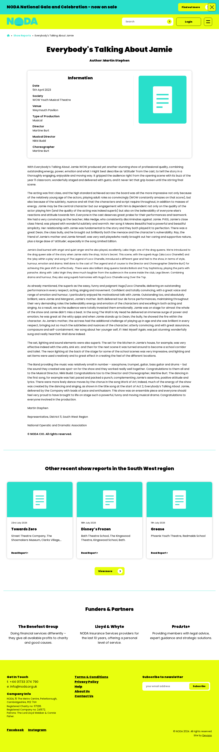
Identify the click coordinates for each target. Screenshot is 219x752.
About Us (82, 691)
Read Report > (19, 553)
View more (105, 571)
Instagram (37, 730)
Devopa (207, 735)
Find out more (191, 7)
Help (78, 686)
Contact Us (84, 696)
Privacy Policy (87, 682)
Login (188, 21)
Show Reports (22, 35)
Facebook (15, 730)
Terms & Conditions (91, 677)
